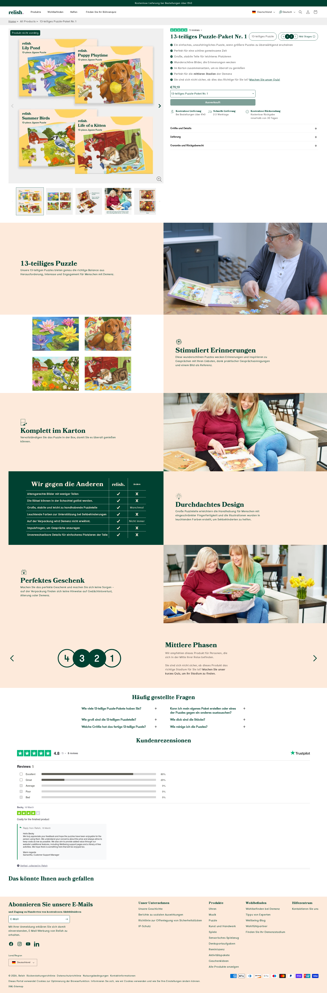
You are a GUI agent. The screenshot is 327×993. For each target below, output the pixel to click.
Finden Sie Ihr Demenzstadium (265, 932)
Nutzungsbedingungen (95, 975)
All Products (28, 21)
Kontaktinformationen (122, 975)
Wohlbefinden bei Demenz (263, 909)
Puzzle (213, 920)
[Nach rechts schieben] (160, 106)
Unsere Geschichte (150, 909)
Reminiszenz (217, 949)
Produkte (216, 903)
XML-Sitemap (16, 986)
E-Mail (14, 919)
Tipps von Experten (258, 915)
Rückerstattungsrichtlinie (41, 975)
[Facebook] (11, 944)
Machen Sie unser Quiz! (264, 80)
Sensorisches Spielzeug (224, 938)
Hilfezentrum (302, 903)
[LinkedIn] (36, 944)
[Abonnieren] (66, 919)
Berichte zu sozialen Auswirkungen (160, 915)
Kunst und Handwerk (222, 926)
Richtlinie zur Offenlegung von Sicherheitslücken (170, 920)
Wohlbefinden (256, 903)
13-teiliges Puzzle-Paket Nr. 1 (208, 37)
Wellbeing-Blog (256, 920)
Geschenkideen (219, 961)
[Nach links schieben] (12, 106)
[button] (300, 12)
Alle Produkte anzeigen (224, 967)
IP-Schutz (144, 926)
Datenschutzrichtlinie (69, 975)
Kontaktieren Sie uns (305, 909)
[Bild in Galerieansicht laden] (30, 201)
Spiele (213, 932)
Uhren (212, 909)
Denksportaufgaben (222, 943)
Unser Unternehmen (153, 903)
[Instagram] (19, 944)
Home (12, 21)
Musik (212, 915)
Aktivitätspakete (219, 955)
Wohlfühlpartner (256, 926)
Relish (21, 975)
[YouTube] (28, 944)
